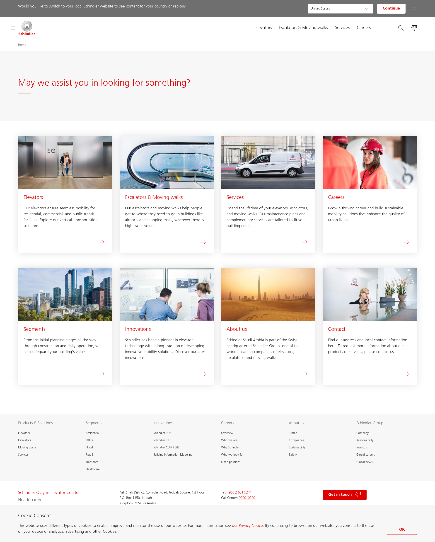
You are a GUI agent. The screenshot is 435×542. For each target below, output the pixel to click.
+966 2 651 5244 (239, 492)
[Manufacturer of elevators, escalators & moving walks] (27, 28)
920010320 (247, 498)
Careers (364, 28)
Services (342, 28)
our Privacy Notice (247, 526)
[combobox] (340, 9)
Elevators (264, 28)
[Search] (401, 28)
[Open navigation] (13, 28)
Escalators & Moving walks (303, 28)
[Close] (414, 9)
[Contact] (414, 28)
